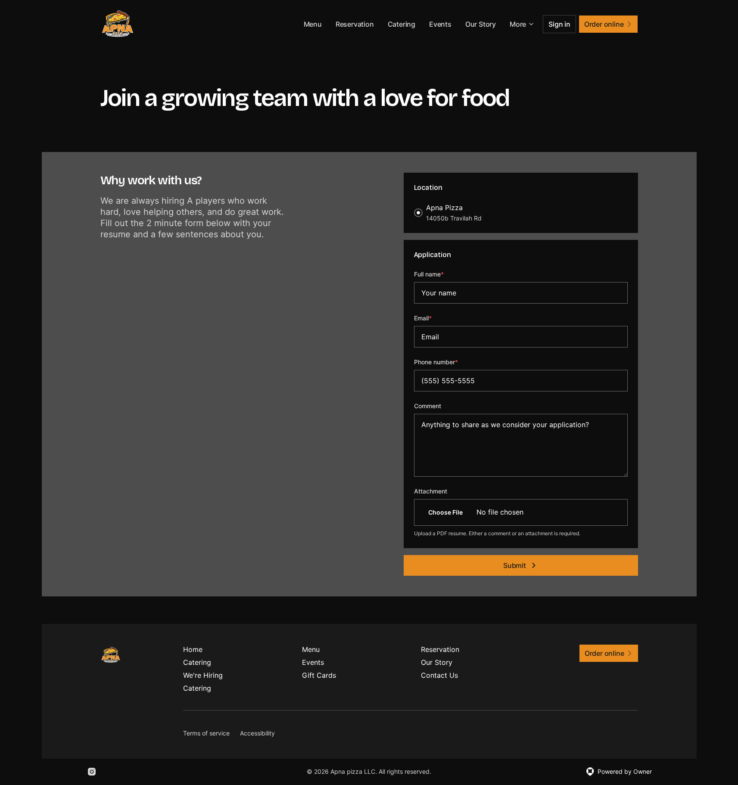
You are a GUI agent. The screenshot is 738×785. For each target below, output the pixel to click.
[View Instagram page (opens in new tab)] (92, 771)
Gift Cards (319, 675)
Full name (440, 274)
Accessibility (257, 733)
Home (192, 649)
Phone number (447, 362)
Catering (401, 24)
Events (440, 24)
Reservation (355, 24)
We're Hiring (203, 675)
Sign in (559, 24)
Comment (427, 406)
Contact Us (439, 675)
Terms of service (206, 733)
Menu (313, 24)
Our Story (480, 24)
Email (434, 318)
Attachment (430, 491)
